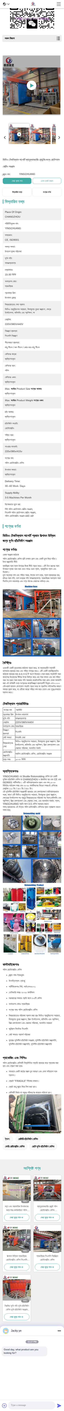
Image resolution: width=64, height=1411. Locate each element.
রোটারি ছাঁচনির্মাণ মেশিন (28, 1139)
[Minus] (59, 1331)
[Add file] (4, 1405)
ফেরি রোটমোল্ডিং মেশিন (15, 1146)
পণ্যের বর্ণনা (47, 192)
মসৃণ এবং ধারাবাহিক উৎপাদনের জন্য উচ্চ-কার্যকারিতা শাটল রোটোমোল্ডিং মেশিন (17, 1208)
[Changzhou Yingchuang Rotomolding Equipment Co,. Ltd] (33, 4)
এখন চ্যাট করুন (47, 180)
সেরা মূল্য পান (17, 181)
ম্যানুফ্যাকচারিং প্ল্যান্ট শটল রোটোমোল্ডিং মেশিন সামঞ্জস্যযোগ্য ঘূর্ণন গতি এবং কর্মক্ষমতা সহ (47, 1208)
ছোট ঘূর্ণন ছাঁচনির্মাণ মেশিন (43, 1146)
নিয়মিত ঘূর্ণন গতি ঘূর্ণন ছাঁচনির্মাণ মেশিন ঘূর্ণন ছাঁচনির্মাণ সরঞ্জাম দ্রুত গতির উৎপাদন (17, 1307)
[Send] (59, 1405)
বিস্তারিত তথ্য (17, 192)
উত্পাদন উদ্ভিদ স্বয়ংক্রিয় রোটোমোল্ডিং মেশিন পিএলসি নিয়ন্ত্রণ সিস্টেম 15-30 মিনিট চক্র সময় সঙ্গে (16, 1258)
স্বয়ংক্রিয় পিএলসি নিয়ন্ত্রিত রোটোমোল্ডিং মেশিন (47, 1258)
